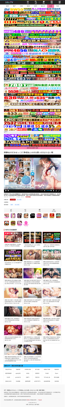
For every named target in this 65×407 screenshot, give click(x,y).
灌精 (35, 283)
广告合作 (40, 400)
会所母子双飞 (37, 381)
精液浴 (33, 340)
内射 (14, 303)
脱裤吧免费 (27, 381)
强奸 (25, 283)
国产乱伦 (31, 404)
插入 (12, 303)
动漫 (50, 6)
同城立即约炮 (8, 369)
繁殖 (38, 283)
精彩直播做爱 (8, 373)
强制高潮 (32, 283)
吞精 (36, 340)
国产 (14, 6)
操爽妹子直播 (47, 369)
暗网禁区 (37, 373)
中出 (25, 340)
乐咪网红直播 (28, 369)
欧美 (28, 6)
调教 (8, 283)
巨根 (10, 303)
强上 (29, 360)
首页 (7, 6)
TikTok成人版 (47, 377)
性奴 (8, 303)
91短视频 (18, 381)
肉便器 (26, 341)
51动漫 (47, 373)
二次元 (15, 283)
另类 (57, 6)
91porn (56, 373)
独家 (12, 204)
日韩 (21, 6)
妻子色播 (37, 369)
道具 (15, 360)
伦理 (35, 6)
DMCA (28, 400)
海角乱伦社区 (8, 381)
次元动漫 (13, 199)
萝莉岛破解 (56, 377)
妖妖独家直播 (47, 381)
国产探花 (37, 404)
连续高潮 (10, 361)
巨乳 (51, 340)
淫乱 (48, 340)
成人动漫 (19, 199)
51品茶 (8, 377)
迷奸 (27, 360)
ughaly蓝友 (18, 373)
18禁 (27, 404)
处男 (10, 283)
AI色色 (27, 373)
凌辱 (29, 283)
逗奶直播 (57, 381)
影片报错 (54, 211)
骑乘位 (12, 283)
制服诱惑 (54, 340)
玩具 (17, 360)
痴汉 (57, 340)
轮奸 (27, 283)
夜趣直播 (18, 369)
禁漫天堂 (37, 377)
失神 (7, 361)
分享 (40, 211)
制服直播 (57, 369)
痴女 (6, 283)
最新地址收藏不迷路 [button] (32, 148)
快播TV (27, 377)
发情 (46, 340)
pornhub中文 (18, 377)
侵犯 (31, 360)
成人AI (43, 6)
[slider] (24, 190)
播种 (40, 283)
